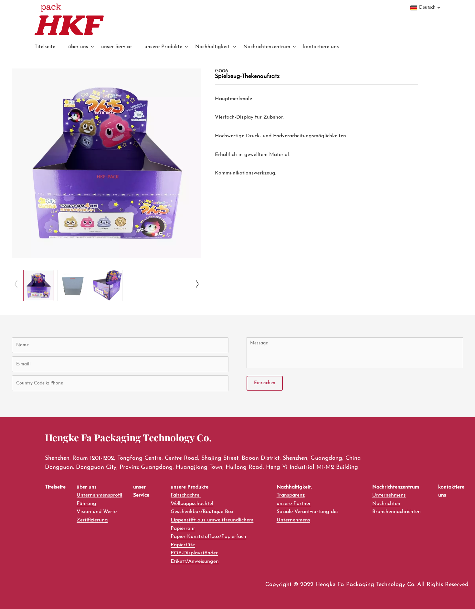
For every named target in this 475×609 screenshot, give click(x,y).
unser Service (116, 46)
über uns (78, 46)
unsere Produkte (163, 46)
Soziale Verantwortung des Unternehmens (308, 516)
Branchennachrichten (396, 511)
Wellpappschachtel (192, 503)
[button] (16, 284)
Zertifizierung (92, 520)
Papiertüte (183, 545)
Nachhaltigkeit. (212, 46)
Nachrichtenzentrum (266, 46)
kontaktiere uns (321, 46)
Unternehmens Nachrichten (389, 499)
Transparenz (291, 495)
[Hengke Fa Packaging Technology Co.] (69, 19)
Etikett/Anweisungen (195, 561)
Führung (86, 503)
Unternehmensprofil (99, 495)
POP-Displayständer (194, 553)
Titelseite (45, 46)
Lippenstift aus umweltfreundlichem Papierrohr (212, 524)
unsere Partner (294, 503)
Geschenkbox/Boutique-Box (202, 511)
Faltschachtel (186, 495)
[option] (107, 163)
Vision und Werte (97, 511)
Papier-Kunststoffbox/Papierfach (208, 536)
